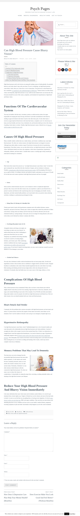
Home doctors (60, 184)
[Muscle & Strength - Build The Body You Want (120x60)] (62, 149)
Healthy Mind (45, 15)
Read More (72, 513)
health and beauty (11, 58)
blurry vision (10, 413)
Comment (7, 432)
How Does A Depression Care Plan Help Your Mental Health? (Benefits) (16, 496)
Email (6, 463)
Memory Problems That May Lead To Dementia (18, 78)
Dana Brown (19, 411)
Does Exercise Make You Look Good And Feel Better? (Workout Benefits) (41, 496)
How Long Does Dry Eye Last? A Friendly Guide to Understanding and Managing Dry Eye (65, 95)
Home (20, 15)
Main (58, 188)
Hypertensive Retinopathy (14, 76)
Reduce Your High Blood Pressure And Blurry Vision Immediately (20, 80)
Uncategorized (60, 202)
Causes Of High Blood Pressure (13, 70)
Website (5, 471)
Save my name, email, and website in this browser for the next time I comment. (24, 480)
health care (16, 413)
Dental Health (60, 173)
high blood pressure (23, 413)
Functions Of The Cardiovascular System (15, 68)
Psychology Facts (61, 195)
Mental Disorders (31, 15)
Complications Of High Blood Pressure (14, 72)
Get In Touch (57, 15)
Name (5, 455)
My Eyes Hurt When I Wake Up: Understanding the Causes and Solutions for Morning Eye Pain (66, 113)
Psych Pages (40, 8)
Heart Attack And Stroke (13, 74)
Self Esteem (60, 199)
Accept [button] (66, 513)
